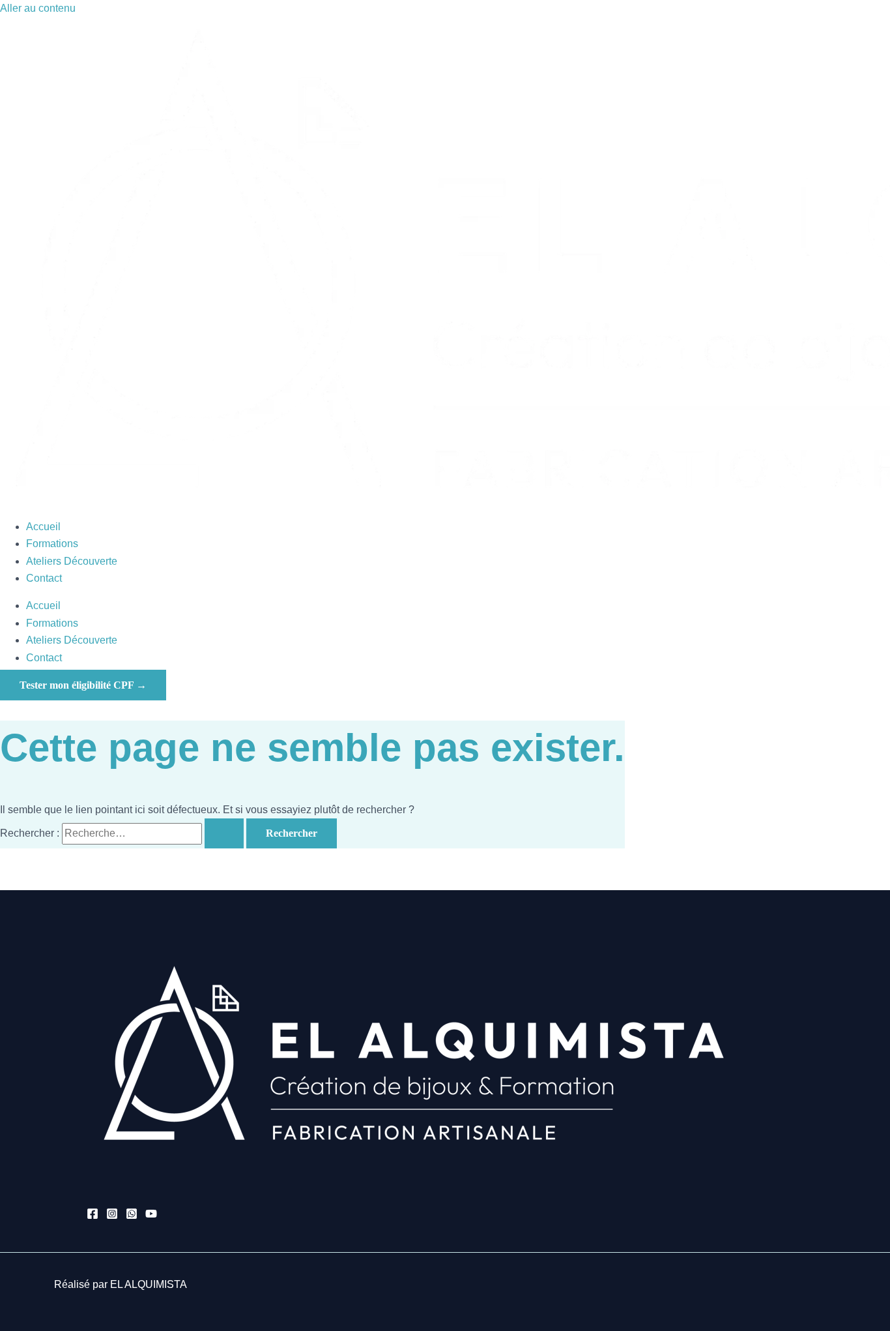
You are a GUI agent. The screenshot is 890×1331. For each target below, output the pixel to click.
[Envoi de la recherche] (224, 833)
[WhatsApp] (131, 1215)
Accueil (43, 526)
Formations (52, 543)
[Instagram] (112, 1215)
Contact (44, 578)
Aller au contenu (38, 8)
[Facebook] (92, 1215)
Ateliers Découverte (71, 561)
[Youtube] (151, 1215)
